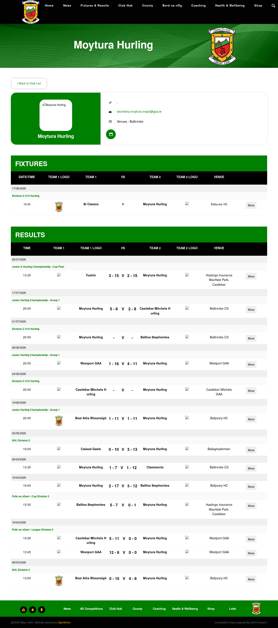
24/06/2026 (19, 374)
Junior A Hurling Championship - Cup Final (38, 267)
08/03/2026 (19, 562)
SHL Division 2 (21, 440)
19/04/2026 (19, 477)
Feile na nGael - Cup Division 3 (30, 496)
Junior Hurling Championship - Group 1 (36, 300)
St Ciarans (91, 204)
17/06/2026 (19, 188)
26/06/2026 (19, 347)
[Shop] (32, 609)
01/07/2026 (19, 321)
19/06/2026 (19, 402)
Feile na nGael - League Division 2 (32, 529)
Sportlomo (64, 622)
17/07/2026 (19, 293)
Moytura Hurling (155, 204)
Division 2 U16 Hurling (25, 196)
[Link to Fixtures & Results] (111, 134)
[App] (41, 609)
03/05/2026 (19, 433)
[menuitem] (49, 5)
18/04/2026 (19, 522)
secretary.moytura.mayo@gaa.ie (139, 111)
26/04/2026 (19, 459)
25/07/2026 (19, 259)
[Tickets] (23, 609)
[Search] (273, 5)
